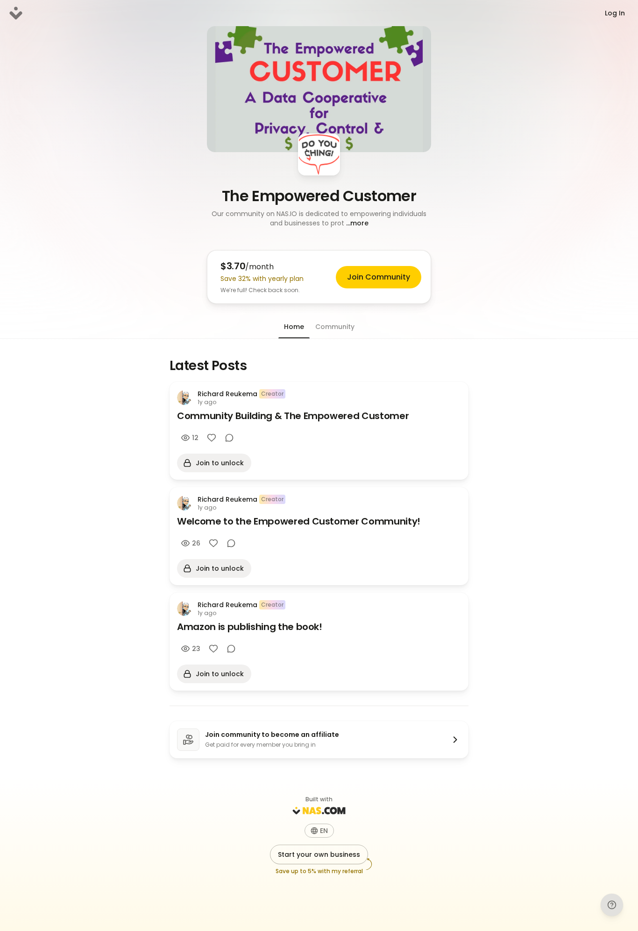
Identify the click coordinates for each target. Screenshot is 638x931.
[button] (319, 218)
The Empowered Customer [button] (319, 195)
